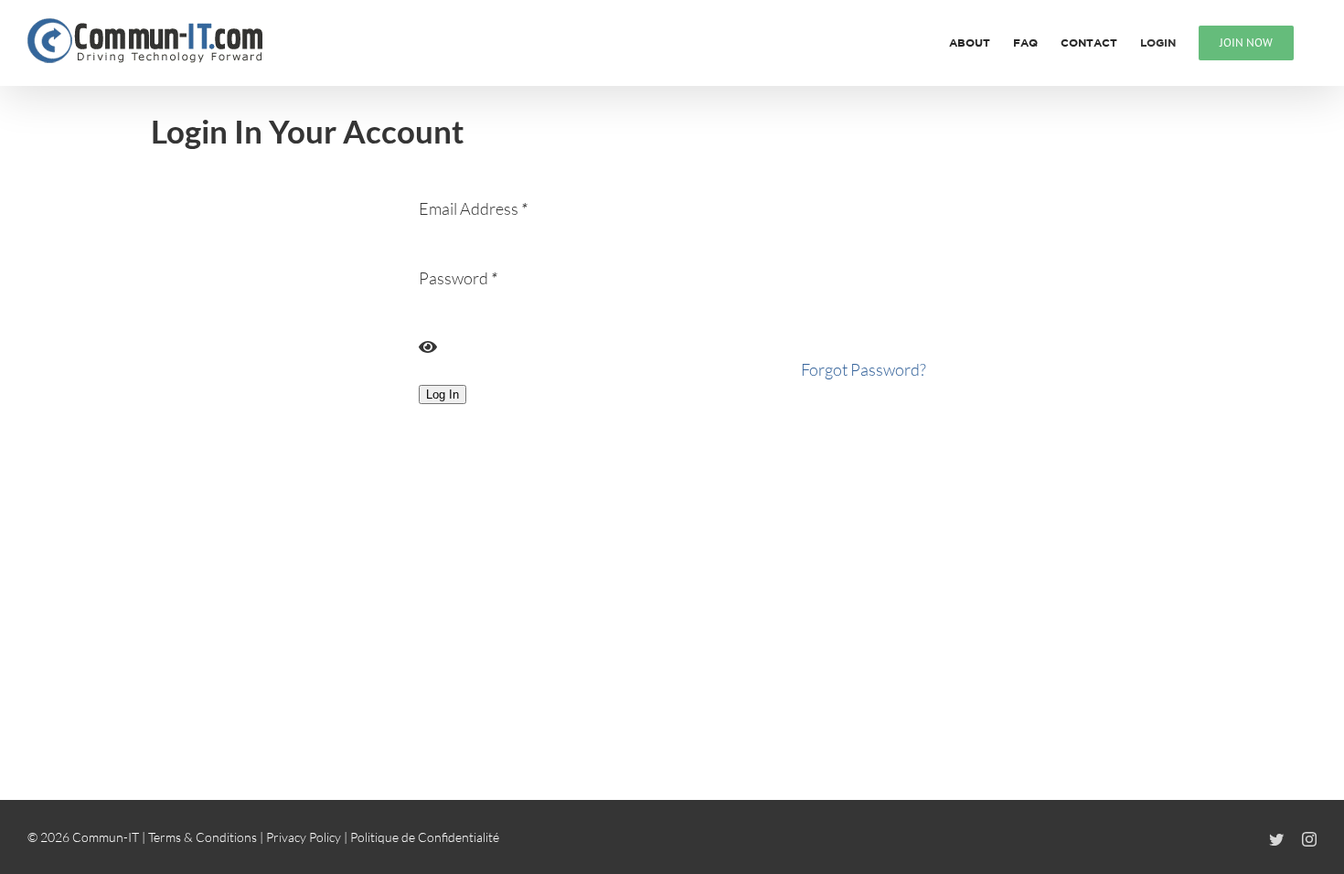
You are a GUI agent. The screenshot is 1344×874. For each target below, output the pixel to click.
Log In (442, 394)
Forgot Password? (863, 369)
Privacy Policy (303, 837)
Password (458, 278)
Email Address (473, 208)
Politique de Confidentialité (424, 837)
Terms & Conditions (202, 837)
